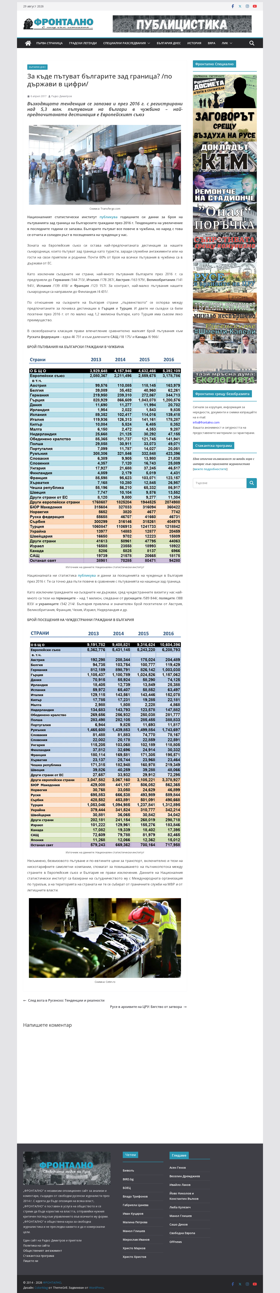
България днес (169, 43)
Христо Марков (134, 1248)
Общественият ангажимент (42, 1251)
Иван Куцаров (133, 1213)
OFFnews (176, 1242)
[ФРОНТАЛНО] (28, 43)
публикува (108, 217)
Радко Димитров (61, 96)
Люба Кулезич (180, 1207)
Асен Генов (178, 1167)
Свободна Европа (182, 1233)
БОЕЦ (127, 1188)
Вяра (211, 43)
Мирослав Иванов (136, 1239)
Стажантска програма (38, 1256)
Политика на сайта (36, 1245)
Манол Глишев (134, 1231)
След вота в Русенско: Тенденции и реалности (66, 1000)
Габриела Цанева (135, 1205)
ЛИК (225, 43)
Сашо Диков (179, 1224)
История (194, 43)
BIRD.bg (128, 1179)
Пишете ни (30, 1261)
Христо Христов (134, 1257)
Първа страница (49, 43)
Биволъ (128, 1170)
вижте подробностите (210, 469)
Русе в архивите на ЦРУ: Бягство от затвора (146, 1006)
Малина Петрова (135, 1222)
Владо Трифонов (135, 1196)
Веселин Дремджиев (185, 1176)
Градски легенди (83, 43)
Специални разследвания (124, 43)
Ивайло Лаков (180, 1185)
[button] (148, 43)
